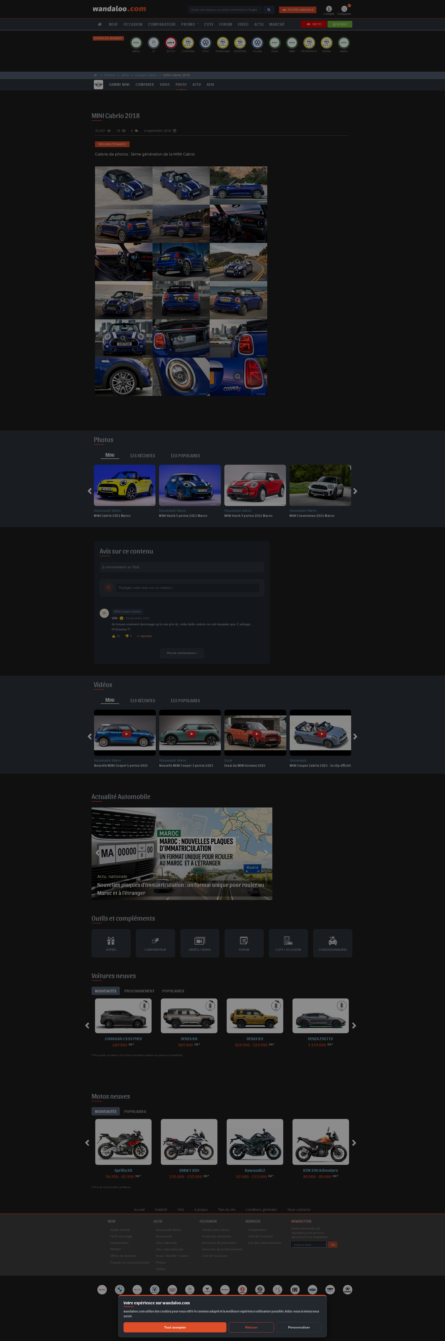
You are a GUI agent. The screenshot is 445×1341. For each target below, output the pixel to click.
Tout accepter (175, 1327)
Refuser (251, 1327)
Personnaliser (299, 1327)
